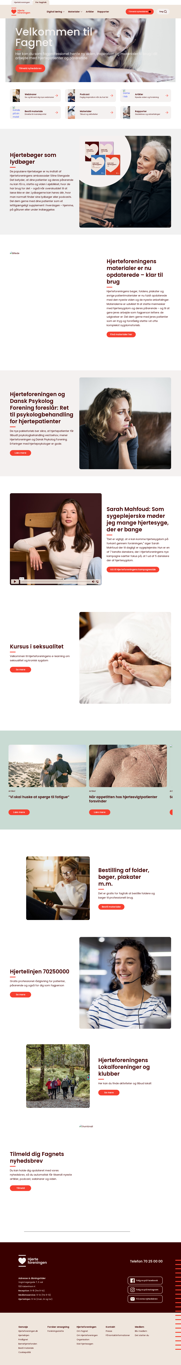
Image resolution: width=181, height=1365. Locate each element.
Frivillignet (23, 1339)
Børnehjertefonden (27, 1343)
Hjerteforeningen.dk (28, 1331)
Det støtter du (142, 1335)
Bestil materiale (26, 1348)
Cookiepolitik (24, 1352)
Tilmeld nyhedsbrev (30, 68)
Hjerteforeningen (22, 2)
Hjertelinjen (23, 1335)
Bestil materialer (111, 906)
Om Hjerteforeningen (87, 1335)
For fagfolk (41, 2)
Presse (109, 1331)
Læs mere (20, 452)
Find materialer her (121, 334)
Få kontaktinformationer (118, 1335)
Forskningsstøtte (56, 1331)
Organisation (83, 1339)
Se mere (20, 669)
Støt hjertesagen (85, 1343)
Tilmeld (20, 1188)
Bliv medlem (141, 1331)
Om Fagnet (82, 1331)
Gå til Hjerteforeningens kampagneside (133, 569)
